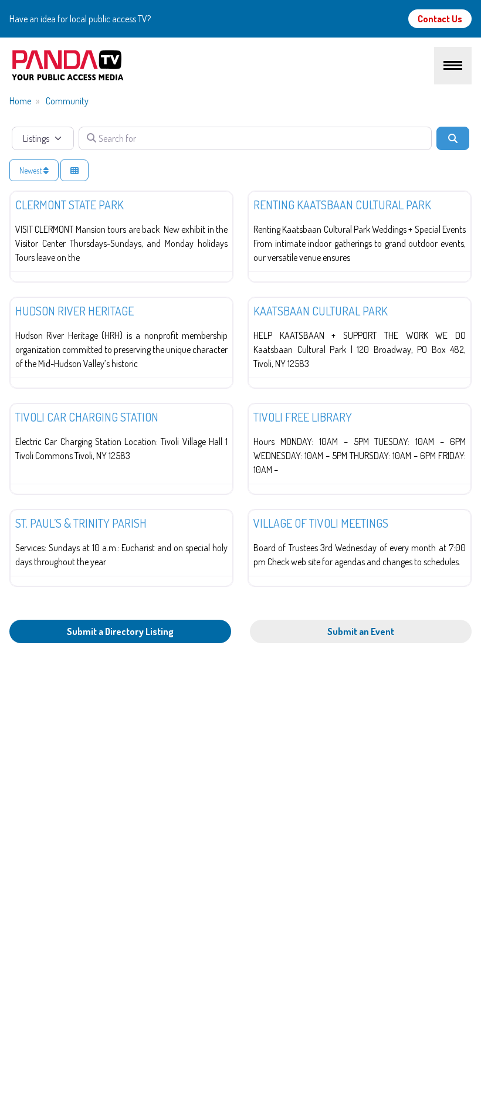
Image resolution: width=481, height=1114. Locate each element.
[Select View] (74, 170)
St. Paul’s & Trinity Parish (81, 523)
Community (67, 101)
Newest (31, 170)
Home (20, 101)
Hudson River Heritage (74, 310)
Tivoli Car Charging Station (86, 416)
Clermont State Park (69, 204)
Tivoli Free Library (302, 416)
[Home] (221, 65)
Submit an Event (360, 631)
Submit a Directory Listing (120, 631)
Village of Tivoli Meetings (320, 523)
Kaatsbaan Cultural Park (320, 310)
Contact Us (440, 19)
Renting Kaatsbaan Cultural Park (342, 204)
